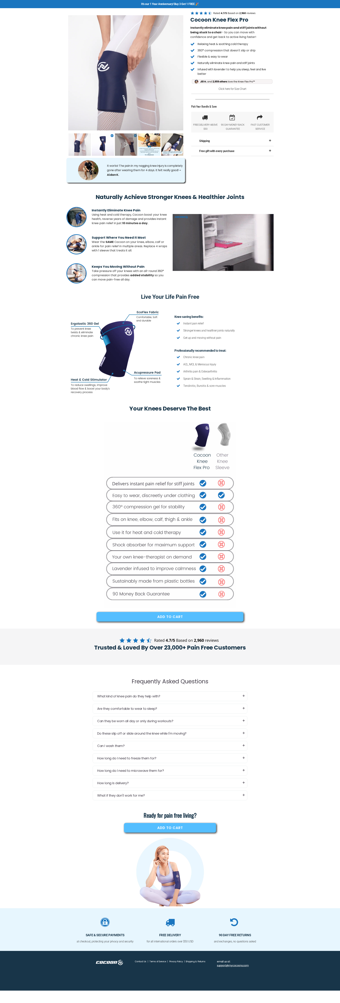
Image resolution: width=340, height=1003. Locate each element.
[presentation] (65, 144)
